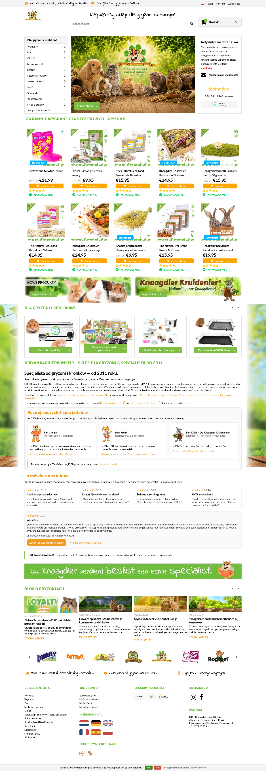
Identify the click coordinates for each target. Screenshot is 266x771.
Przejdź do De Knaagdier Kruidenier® (193, 451)
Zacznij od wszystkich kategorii (46, 542)
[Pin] (163, 697)
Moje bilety (85, 703)
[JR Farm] (104, 657)
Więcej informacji (41, 294)
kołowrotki (102, 394)
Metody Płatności (34, 706)
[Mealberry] (190, 657)
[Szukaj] (191, 23)
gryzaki (90, 394)
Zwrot (27, 703)
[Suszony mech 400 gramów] (220, 148)
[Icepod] (46, 148)
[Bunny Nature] (47, 657)
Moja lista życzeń (88, 706)
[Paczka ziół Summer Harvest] (176, 148)
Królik (228, 394)
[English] (108, 725)
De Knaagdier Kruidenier (145, 402)
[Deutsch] (96, 725)
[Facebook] (201, 697)
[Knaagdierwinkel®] (161, 657)
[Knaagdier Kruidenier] (133, 657)
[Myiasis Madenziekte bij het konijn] (160, 604)
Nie (157, 767)
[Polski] (203, 3)
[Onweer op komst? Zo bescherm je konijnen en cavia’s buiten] (105, 604)
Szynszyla (29, 398)
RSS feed (29, 737)
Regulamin (30, 725)
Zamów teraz (48, 186)
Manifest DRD (32, 733)
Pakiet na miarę (32, 718)
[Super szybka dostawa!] (82, 753)
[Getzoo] (75, 657)
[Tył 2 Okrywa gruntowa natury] (90, 148)
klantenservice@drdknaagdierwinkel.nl (211, 723)
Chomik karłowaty (156, 394)
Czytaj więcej (34, 638)
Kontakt (29, 695)
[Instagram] (193, 697)
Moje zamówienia (89, 699)
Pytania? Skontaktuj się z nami (85, 542)
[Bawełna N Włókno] (46, 222)
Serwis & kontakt (109, 464)
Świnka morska (214, 394)
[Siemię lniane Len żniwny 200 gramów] (133, 222)
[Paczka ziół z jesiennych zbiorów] (90, 222)
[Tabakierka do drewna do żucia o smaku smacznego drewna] (220, 222)
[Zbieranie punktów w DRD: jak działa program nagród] (50, 604)
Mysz (142, 394)
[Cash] (151, 697)
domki (71, 394)
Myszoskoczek (187, 394)
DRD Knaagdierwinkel (112, 402)
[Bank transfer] (139, 697)
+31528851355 (198, 726)
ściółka (80, 394)
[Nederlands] (84, 725)
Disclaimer (30, 729)
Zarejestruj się (87, 695)
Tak (149, 767)
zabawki (61, 394)
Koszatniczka (148, 454)
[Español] (96, 734)
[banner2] (188, 289)
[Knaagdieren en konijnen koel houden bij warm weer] (215, 604)
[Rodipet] (219, 657)
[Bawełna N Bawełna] (133, 148)
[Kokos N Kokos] (176, 222)
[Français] (84, 734)
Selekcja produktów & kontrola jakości (45, 714)
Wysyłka (29, 699)
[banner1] (78, 289)
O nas (27, 710)
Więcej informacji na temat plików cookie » (184, 767)
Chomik (173, 394)
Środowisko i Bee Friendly (38, 722)
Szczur (200, 394)
